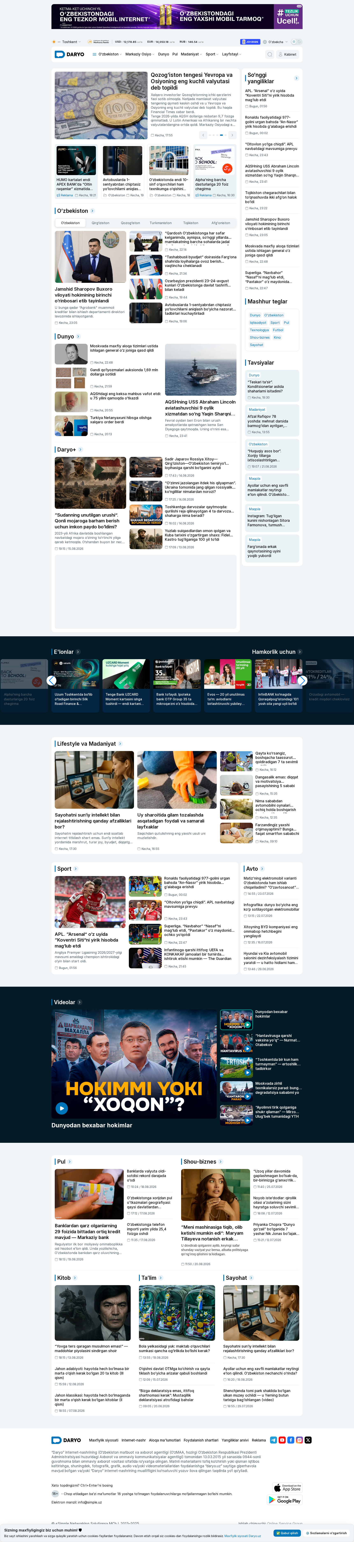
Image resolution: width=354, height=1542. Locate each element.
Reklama (259, 1440)
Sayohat (256, 345)
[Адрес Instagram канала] (299, 1440)
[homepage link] (69, 54)
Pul (175, 54)
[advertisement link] (250, 42)
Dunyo (163, 54)
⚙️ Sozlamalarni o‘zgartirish (326, 1533)
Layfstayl (230, 54)
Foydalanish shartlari (201, 1440)
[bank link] (98, 42)
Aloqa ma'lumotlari (164, 1440)
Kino (277, 337)
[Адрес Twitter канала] (308, 1440)
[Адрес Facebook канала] (290, 1440)
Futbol (278, 330)
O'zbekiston (273, 315)
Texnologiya (259, 330)
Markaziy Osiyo (138, 54)
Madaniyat (190, 54)
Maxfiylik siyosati (103, 1440)
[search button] (269, 54)
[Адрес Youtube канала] (282, 1440)
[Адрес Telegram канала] (273, 1440)
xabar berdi (185, 112)
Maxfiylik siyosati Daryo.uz (243, 1536)
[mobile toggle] (94, 54)
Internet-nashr (134, 1440)
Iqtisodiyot (258, 323)
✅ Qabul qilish (287, 1533)
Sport (210, 54)
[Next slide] (232, 135)
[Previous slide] (203, 135)
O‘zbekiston (109, 54)
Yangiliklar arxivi (235, 1440)
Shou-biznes (260, 337)
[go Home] (66, 1440)
